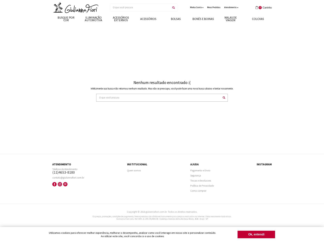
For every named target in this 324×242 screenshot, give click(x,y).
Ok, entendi (256, 234)
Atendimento (230, 7)
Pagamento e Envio (200, 170)
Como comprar (198, 190)
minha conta (196, 7)
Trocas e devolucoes (200, 180)
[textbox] (140, 7)
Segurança (195, 175)
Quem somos (134, 170)
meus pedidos (213, 7)
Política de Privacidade (202, 185)
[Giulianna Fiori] (75, 7)
